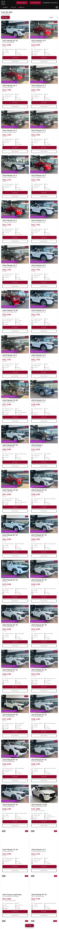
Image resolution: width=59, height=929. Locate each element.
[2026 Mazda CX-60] (15, 299)
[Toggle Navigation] (57, 7)
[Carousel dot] (20, 36)
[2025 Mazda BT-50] (15, 30)
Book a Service (22, 2)
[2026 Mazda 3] (44, 434)
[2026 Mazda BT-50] (44, 479)
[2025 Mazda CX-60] (15, 479)
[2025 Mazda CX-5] (44, 30)
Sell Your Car (35, 2)
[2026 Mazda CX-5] (15, 164)
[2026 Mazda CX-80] (15, 389)
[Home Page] (3, 2)
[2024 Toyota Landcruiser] (15, 883)
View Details (15, 61)
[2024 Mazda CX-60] (44, 794)
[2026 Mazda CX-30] (15, 839)
